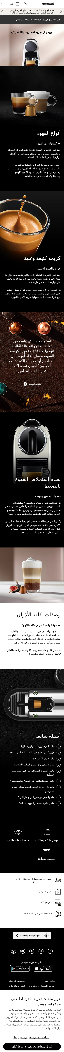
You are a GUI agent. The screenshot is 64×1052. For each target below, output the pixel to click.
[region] (32, 1021)
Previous (2, 11)
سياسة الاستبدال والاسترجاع (42, 986)
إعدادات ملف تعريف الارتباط (32, 1037)
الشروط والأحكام (17, 986)
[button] (4, 4)
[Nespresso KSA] (48, 3)
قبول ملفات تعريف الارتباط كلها (32, 1046)
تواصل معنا (50, 981)
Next (60, 11)
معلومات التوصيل (17, 981)
